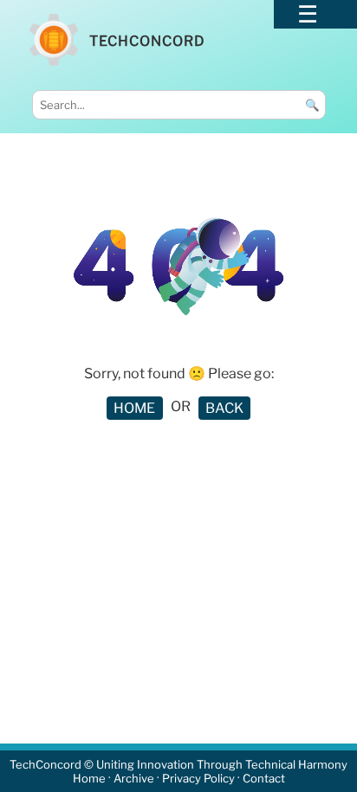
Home (89, 778)
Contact (264, 778)
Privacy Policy (198, 778)
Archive (134, 778)
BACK (224, 408)
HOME (134, 408)
